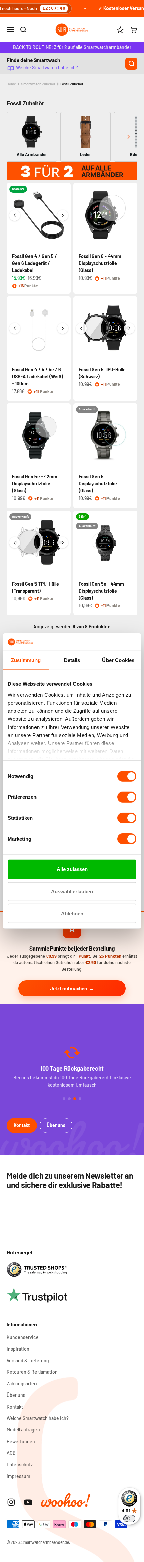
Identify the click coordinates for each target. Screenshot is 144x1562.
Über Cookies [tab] (118, 660)
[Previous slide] (15, 137)
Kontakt (22, 1125)
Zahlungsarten (22, 1383)
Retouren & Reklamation (32, 1372)
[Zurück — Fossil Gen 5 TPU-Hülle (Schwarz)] (81, 328)
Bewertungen (21, 1441)
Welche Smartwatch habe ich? (47, 67)
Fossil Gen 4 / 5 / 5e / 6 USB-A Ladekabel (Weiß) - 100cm (37, 376)
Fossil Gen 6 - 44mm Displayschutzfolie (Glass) (100, 263)
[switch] (126, 797)
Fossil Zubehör (71, 84)
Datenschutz (20, 1464)
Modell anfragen (23, 1430)
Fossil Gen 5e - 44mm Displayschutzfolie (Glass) (101, 591)
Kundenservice (23, 1337)
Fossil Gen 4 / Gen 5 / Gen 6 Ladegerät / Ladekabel (34, 263)
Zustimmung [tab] (26, 660)
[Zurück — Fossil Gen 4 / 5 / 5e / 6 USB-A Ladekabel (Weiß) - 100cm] (14, 328)
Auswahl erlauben (72, 891)
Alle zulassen (72, 869)
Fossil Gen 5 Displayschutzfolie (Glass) (98, 483)
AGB (11, 1453)
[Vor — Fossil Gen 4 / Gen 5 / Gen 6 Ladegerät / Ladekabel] (62, 215)
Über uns (56, 1125)
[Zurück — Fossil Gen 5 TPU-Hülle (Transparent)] (14, 542)
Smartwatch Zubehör (38, 84)
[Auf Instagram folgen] (11, 1502)
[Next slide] (128, 137)
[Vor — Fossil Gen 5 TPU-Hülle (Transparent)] (62, 542)
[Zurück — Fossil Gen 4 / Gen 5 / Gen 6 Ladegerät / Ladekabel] (14, 215)
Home (11, 84)
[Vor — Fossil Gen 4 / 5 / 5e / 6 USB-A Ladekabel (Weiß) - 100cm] (62, 328)
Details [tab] (72, 660)
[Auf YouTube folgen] (28, 1502)
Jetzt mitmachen (68, 988)
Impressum (18, 1476)
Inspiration (18, 1349)
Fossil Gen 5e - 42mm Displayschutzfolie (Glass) (34, 483)
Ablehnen (72, 913)
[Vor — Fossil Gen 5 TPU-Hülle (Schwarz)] (129, 328)
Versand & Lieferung (28, 1360)
